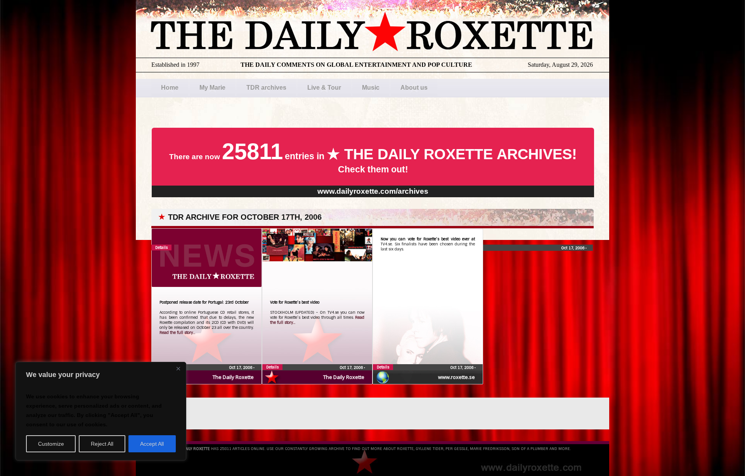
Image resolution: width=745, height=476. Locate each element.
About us (414, 87)
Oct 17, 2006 (241, 367)
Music (370, 87)
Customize (51, 444)
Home (169, 87)
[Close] (178, 368)
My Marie (212, 87)
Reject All (102, 444)
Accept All (152, 444)
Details (272, 367)
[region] (101, 411)
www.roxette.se (456, 377)
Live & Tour (324, 87)
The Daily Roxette (233, 377)
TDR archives (266, 87)
